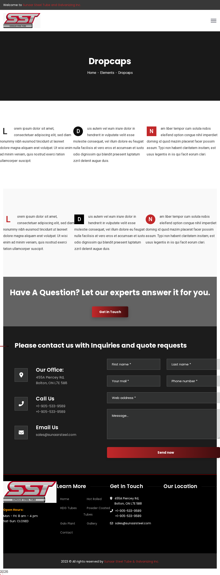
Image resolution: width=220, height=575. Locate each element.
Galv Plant (67, 523)
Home (91, 73)
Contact (66, 532)
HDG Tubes (68, 508)
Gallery (92, 523)
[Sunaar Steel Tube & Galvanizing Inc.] (21, 20)
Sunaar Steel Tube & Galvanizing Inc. (131, 561)
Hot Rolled (94, 499)
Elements (107, 73)
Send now (165, 452)
